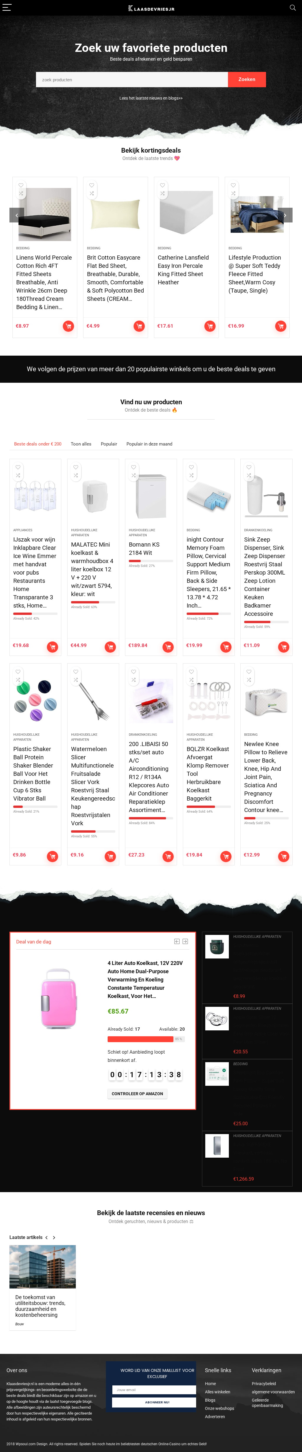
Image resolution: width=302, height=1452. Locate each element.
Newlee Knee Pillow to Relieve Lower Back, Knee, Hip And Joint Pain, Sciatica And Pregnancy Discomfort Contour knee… (266, 777)
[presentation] (16, 215)
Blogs (210, 1400)
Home (210, 1383)
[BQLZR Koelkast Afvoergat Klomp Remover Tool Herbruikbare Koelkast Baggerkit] (209, 700)
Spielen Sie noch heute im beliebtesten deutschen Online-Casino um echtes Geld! (143, 1444)
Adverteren (215, 1416)
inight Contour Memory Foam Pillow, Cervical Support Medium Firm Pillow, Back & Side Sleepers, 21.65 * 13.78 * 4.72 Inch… (209, 572)
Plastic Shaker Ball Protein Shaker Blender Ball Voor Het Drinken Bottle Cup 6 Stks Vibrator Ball (33, 773)
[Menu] (7, 8)
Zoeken (247, 79)
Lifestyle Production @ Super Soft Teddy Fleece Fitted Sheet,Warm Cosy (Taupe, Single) (255, 274)
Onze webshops (219, 1408)
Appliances (22, 530)
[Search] (293, 8)
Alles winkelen (217, 1392)
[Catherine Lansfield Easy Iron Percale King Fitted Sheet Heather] (186, 214)
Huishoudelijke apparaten (257, 937)
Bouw (19, 1324)
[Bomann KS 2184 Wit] (151, 496)
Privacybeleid (264, 1383)
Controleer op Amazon (68, 326)
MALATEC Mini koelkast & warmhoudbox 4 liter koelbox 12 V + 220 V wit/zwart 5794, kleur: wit (92, 569)
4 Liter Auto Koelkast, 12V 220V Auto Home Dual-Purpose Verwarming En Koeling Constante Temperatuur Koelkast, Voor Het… (145, 979)
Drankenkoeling (258, 530)
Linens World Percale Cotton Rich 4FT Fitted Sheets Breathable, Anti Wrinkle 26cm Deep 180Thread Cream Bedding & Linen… (44, 282)
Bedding (23, 248)
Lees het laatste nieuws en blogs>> (151, 98)
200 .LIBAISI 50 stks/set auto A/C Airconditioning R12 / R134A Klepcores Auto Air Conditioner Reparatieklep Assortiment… (149, 777)
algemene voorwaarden (273, 1392)
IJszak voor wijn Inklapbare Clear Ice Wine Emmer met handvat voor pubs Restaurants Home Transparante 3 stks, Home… (34, 572)
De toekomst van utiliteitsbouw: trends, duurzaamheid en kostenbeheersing (40, 1306)
